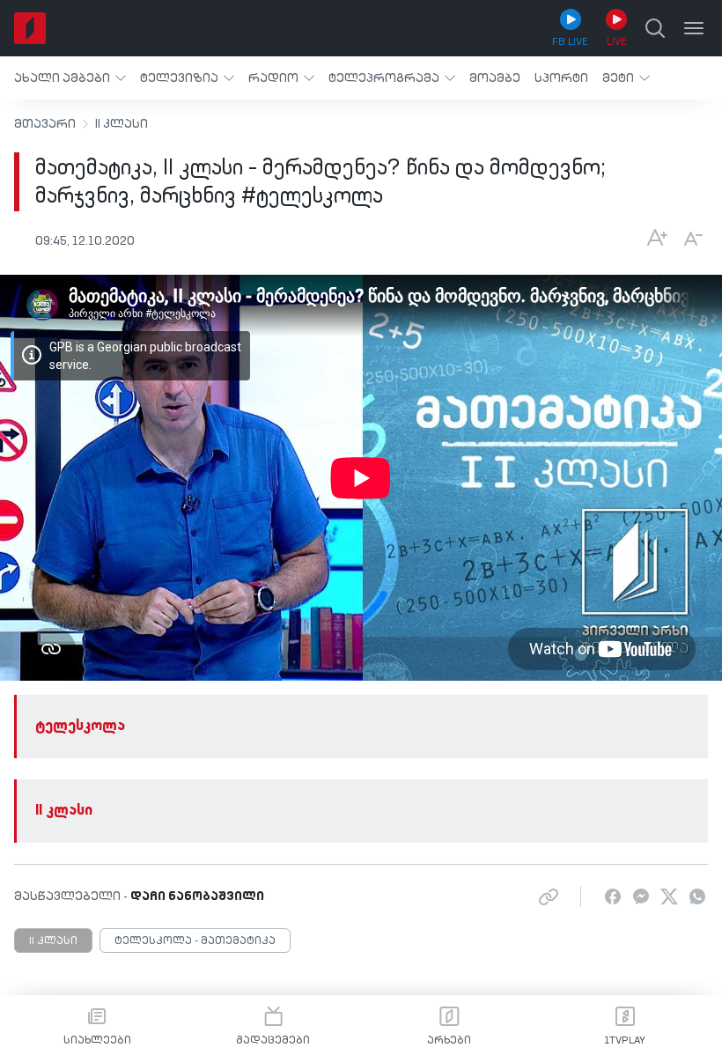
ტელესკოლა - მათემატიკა (195, 941)
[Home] (30, 28)
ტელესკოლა (80, 726)
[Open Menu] (694, 28)
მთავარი (45, 124)
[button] (70, 78)
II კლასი (121, 124)
